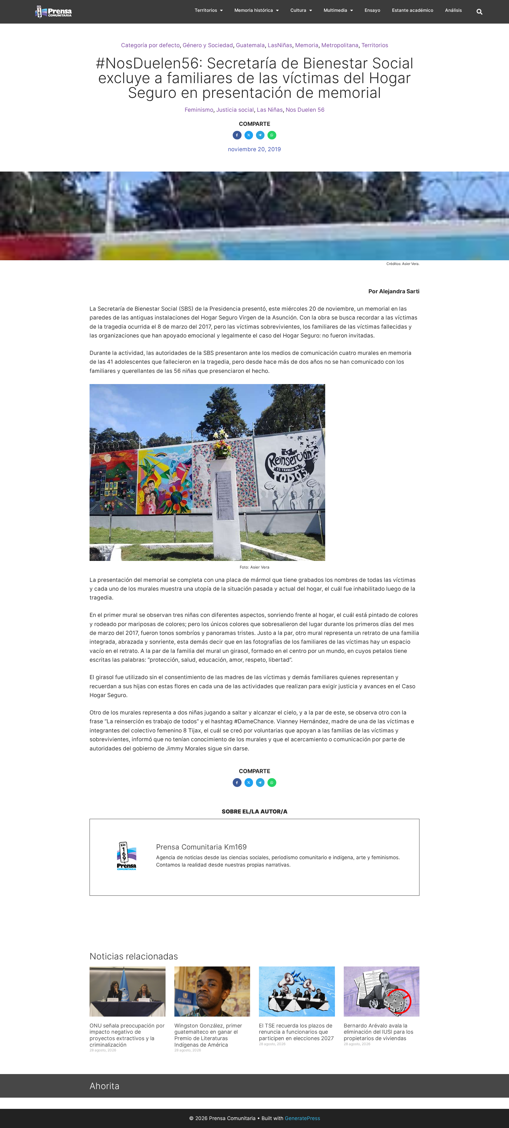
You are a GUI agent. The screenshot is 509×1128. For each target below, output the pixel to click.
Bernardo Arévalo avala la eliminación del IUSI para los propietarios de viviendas (378, 1031)
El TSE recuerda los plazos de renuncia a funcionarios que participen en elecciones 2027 (296, 1031)
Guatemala (250, 45)
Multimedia (335, 10)
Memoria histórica (253, 10)
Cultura (298, 10)
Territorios (206, 10)
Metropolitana (339, 45)
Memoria (306, 45)
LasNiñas (280, 45)
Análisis (453, 10)
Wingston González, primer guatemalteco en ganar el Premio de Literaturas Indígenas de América (208, 1035)
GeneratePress (302, 1118)
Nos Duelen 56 (305, 109)
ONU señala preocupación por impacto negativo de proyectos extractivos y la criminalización (127, 1035)
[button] (479, 12)
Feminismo (199, 109)
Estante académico (412, 10)
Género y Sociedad (208, 45)
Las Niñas (270, 109)
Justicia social (235, 109)
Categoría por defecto (150, 45)
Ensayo (372, 10)
